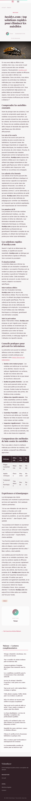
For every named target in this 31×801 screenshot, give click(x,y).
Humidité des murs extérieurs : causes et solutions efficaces (15, 729)
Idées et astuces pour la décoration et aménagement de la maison (15, 740)
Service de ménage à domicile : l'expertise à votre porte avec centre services (14, 682)
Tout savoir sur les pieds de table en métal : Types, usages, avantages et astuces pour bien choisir (15, 707)
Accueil (4, 7)
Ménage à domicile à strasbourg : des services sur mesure (15, 655)
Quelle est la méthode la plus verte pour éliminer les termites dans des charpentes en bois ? (14, 722)
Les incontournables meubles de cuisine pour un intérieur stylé (13, 746)
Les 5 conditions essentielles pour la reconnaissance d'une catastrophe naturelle (14, 675)
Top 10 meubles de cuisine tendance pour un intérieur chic (15, 660)
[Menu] (18, 1)
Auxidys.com (22, 70)
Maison (9, 7)
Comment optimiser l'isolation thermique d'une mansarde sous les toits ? (14, 667)
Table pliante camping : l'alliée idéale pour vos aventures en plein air (15, 695)
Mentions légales (6, 787)
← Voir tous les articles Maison (11, 631)
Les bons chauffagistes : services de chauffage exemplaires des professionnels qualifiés (14, 715)
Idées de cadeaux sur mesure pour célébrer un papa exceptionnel (14, 700)
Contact (4, 790)
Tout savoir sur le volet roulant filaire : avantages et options (15, 689)
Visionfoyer (6, 763)
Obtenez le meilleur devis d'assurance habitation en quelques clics (15, 735)
